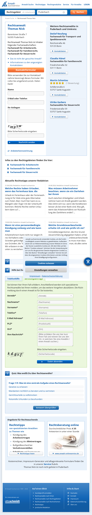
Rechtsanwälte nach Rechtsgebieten (48, 499)
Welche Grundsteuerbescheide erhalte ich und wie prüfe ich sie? (66, 226)
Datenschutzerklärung (52, 276)
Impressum (35, 276)
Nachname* (13, 302)
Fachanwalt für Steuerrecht (24, 172)
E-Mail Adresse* (15, 318)
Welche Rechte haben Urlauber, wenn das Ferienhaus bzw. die (22, 190)
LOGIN (87, 4)
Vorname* (12, 307)
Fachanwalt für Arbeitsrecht (24, 164)
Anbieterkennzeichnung (21, 151)
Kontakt (73, 496)
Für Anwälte (76, 4)
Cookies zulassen (46, 263)
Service (66, 4)
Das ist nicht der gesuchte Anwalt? (26, 58)
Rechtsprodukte (54, 4)
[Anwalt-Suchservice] (15, 5)
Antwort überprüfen (46, 407)
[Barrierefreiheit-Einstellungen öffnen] (88, 261)
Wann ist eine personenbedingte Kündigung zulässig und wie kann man (23, 228)
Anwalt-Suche (28, 4)
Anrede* (11, 295)
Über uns (73, 504)
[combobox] (55, 296)
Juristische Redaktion (42, 507)
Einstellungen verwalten (46, 270)
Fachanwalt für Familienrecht (25, 168)
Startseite (73, 493)
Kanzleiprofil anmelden (43, 493)
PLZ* (9, 323)
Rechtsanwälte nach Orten (44, 496)
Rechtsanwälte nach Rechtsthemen (47, 502)
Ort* (9, 329)
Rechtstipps (40, 4)
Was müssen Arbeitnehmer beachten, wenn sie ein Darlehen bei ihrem (66, 191)
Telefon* (11, 312)
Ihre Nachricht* (15, 334)
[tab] (13, 278)
